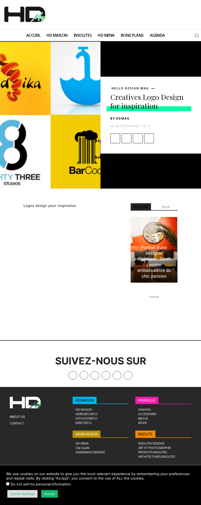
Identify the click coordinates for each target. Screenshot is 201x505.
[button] (196, 35)
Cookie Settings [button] (22, 494)
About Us (17, 417)
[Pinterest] (138, 138)
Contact (17, 423)
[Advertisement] (111, 14)
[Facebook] (115, 138)
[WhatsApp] (149, 138)
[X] (126, 138)
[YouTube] (117, 375)
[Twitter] (128, 375)
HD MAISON (84, 400)
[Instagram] (95, 375)
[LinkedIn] (106, 375)
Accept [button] (49, 494)
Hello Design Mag (130, 88)
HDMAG (123, 118)
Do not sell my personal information (41, 484)
